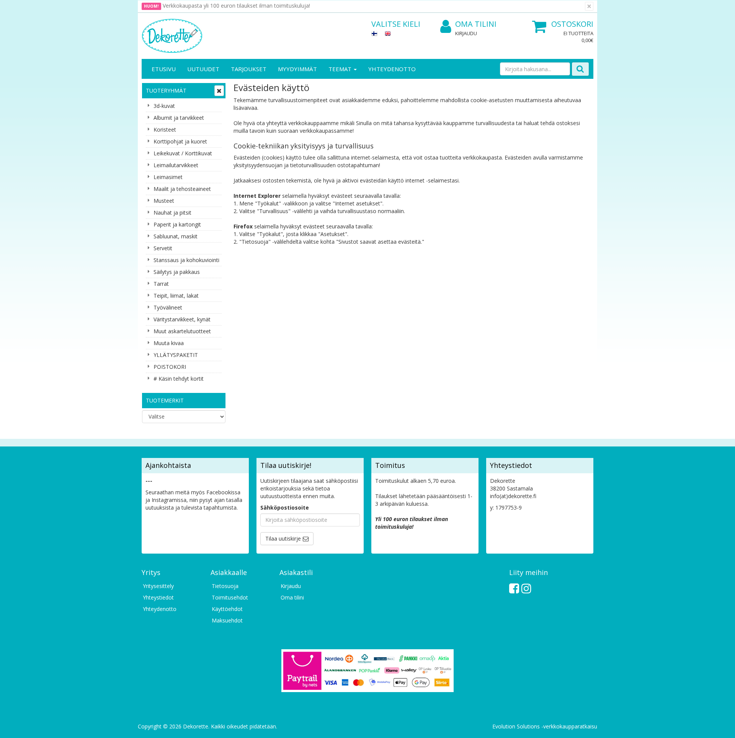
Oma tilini (476, 24)
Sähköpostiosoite (284, 507)
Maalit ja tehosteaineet (182, 188)
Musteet (164, 200)
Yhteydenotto (392, 69)
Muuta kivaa (169, 343)
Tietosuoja (225, 586)
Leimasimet (168, 177)
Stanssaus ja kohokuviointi (186, 260)
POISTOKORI (170, 366)
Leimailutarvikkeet (176, 165)
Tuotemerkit (165, 400)
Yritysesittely (158, 586)
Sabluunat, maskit (176, 236)
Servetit (163, 248)
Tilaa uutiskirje (283, 538)
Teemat (340, 69)
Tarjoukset (248, 69)
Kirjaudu (466, 33)
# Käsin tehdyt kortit (179, 378)
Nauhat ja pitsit (172, 212)
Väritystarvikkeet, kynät (182, 319)
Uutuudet (203, 69)
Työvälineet (168, 307)
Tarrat (161, 283)
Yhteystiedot (158, 597)
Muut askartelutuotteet (182, 331)
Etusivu (164, 69)
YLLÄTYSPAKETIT (176, 354)
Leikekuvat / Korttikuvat (183, 153)
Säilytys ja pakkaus (177, 271)
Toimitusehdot (230, 597)
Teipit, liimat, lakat (176, 295)
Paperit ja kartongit (177, 224)
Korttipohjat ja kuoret (180, 141)
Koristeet (165, 129)
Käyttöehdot (227, 609)
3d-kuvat (164, 105)
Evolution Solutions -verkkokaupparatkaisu (544, 726)
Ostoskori (572, 24)
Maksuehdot (227, 620)
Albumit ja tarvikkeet (179, 117)
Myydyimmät (297, 69)
